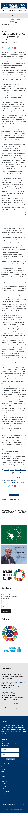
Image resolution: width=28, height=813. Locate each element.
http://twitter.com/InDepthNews (9, 480)
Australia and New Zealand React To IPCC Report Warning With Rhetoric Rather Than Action (12, 676)
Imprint (14, 809)
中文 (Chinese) (4, 783)
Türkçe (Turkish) (5, 779)
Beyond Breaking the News (10, 596)
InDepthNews (4, 42)
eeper (12, 482)
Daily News (6, 598)
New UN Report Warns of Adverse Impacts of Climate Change (11, 707)
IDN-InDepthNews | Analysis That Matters (15, 470)
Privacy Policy (19, 809)
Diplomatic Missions (8, 594)
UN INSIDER (7, 742)
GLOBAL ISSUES (13, 692)
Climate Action (5, 31)
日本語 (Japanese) (5, 788)
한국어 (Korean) (5, 791)
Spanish (3, 776)
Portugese (4, 774)
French (3, 766)
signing (3, 365)
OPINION (21, 682)
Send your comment (6, 473)
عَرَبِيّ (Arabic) (4, 781)
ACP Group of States (14, 499)
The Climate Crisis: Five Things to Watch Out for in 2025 (13, 687)
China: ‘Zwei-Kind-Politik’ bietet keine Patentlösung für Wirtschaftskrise (20, 511)
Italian (2, 771)
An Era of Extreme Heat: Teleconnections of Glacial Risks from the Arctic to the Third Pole (12, 697)
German (3, 769)
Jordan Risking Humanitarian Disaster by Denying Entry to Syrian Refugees (7, 511)
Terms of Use (8, 809)
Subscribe (6, 611)
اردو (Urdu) (3, 793)
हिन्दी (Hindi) (4, 786)
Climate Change (13, 682)
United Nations (6, 502)
